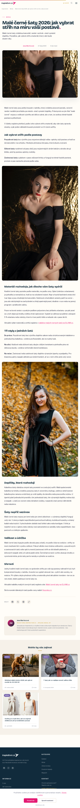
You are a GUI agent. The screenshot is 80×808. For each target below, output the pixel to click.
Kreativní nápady (47, 769)
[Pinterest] (12, 768)
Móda (11, 9)
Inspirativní (5, 9)
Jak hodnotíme (6, 786)
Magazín (44, 773)
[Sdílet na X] (18, 602)
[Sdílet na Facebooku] (12, 602)
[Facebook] (4, 768)
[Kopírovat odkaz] (29, 602)
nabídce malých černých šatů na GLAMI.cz (56, 323)
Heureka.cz (47, 590)
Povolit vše (30, 800)
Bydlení (44, 759)
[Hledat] (71, 3)
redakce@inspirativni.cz (49, 788)
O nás (4, 783)
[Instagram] (8, 768)
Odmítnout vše (40, 805)
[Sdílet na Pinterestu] (23, 602)
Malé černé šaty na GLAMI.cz (58, 585)
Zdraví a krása (46, 766)
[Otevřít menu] (76, 3)
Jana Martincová (28, 46)
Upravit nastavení (47, 800)
